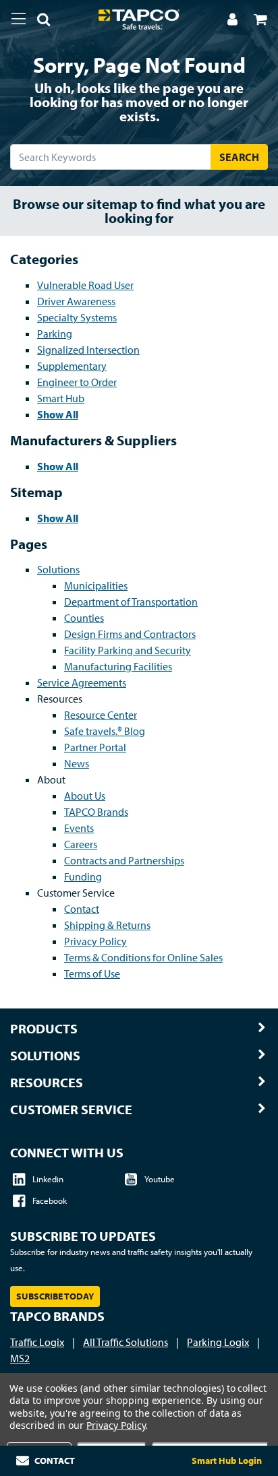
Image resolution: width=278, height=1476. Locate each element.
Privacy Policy (95, 941)
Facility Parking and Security (127, 650)
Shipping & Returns (107, 925)
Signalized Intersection (88, 349)
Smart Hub (60, 398)
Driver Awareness (76, 301)
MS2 (20, 1358)
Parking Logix (218, 1342)
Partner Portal (95, 747)
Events (79, 828)
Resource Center (100, 714)
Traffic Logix (37, 1342)
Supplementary (72, 366)
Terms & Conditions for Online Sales (143, 957)
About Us (84, 795)
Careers (80, 844)
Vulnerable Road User (85, 285)
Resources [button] (46, 1082)
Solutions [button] (45, 1055)
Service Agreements (81, 682)
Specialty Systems (77, 317)
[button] (38, 21)
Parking (54, 333)
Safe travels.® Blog (104, 731)
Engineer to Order (77, 382)
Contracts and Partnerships (124, 860)
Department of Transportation (131, 601)
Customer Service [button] (71, 1109)
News (76, 763)
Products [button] (44, 1028)
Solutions (58, 569)
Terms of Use (92, 973)
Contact (81, 909)
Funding (83, 876)
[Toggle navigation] (18, 19)
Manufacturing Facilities (118, 666)
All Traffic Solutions (125, 1342)
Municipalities (96, 585)
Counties (84, 617)
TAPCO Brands (96, 812)
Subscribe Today (55, 1296)
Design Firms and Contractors (130, 634)
